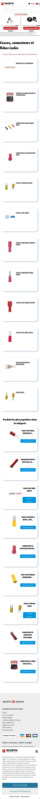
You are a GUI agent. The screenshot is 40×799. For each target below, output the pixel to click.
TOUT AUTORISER (20, 785)
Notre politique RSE (8, 722)
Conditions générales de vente (11, 720)
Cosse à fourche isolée (29, 604)
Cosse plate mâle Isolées (29, 489)
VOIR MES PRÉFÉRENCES (20, 791)
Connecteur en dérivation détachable (27, 634)
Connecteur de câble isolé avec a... (28, 662)
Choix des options (28, 441)
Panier (34, 4)
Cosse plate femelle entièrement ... (28, 576)
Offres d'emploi (6, 727)
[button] (37, 751)
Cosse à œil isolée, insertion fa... (28, 432)
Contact (4, 712)
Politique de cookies (15, 796)
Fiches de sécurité (7, 730)
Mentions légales (25, 796)
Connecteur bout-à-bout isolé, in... (28, 460)
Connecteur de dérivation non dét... (28, 547)
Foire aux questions (8, 715)
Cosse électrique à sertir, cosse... (28, 518)
